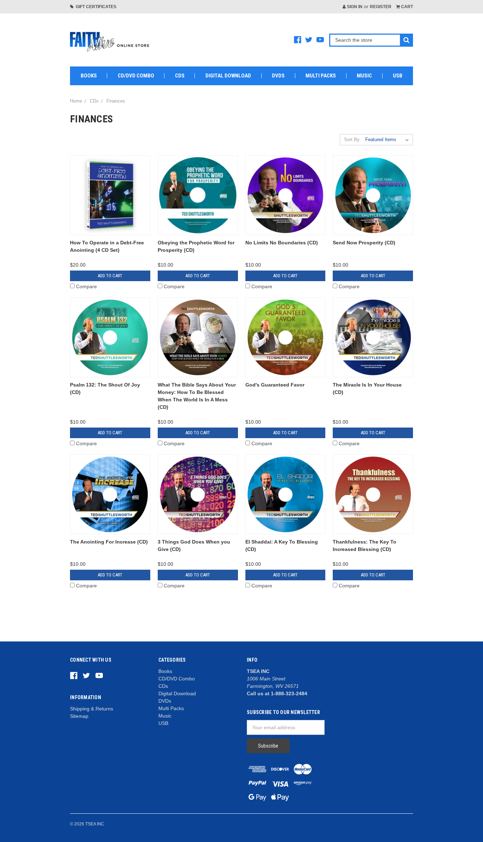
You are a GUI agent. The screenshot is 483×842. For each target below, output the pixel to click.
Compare (86, 286)
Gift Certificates (95, 6)
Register (380, 6)
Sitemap (79, 716)
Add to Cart (110, 275)
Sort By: (352, 139)
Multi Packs (320, 75)
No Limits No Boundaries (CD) (281, 242)
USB (397, 75)
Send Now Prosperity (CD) (364, 242)
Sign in (354, 6)
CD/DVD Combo (136, 75)
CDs (180, 75)
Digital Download (228, 75)
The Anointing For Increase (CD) (109, 542)
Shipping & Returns (91, 709)
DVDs (278, 75)
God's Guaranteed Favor (274, 385)
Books (89, 75)
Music (364, 75)
